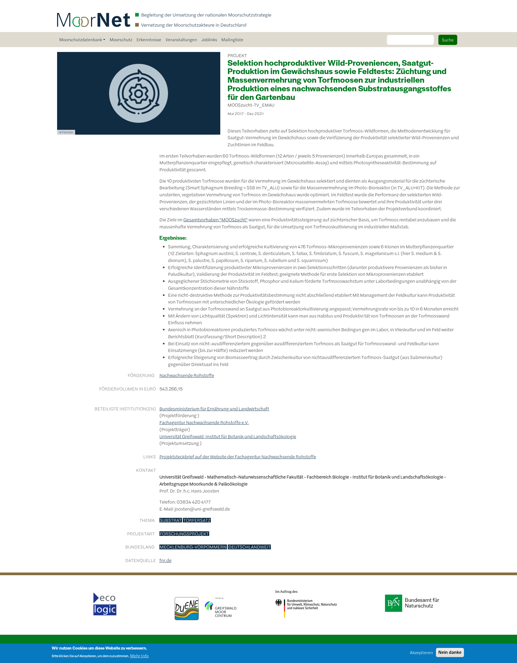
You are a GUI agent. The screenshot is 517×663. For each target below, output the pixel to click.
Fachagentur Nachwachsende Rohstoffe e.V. (204, 422)
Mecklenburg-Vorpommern (193, 547)
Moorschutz (121, 39)
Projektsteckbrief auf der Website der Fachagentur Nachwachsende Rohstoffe (237, 456)
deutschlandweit (249, 547)
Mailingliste (232, 39)
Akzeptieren (421, 652)
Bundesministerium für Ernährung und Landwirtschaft (214, 408)
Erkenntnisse (149, 39)
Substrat (170, 520)
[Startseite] (164, 7)
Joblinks (209, 39)
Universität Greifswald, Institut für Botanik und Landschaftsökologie (227, 436)
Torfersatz (197, 520)
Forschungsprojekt (184, 533)
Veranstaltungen (181, 39)
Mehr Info (139, 655)
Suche (448, 40)
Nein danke (450, 652)
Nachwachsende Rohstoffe (186, 375)
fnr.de (165, 560)
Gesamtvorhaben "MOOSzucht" (215, 219)
